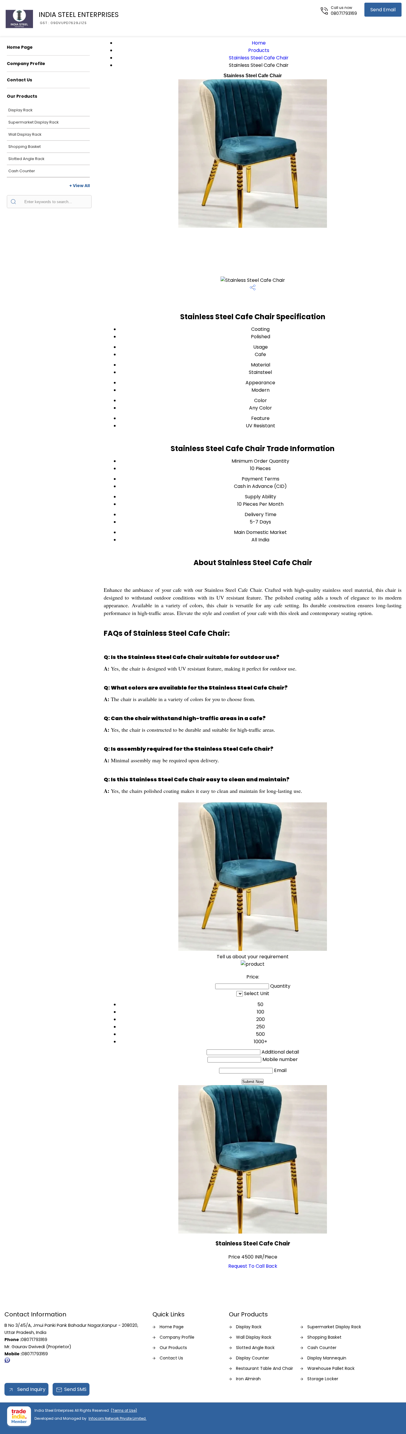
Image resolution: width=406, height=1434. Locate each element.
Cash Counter (21, 170)
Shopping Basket (24, 146)
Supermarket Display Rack (33, 122)
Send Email (383, 9)
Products (258, 50)
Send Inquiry (30, 1389)
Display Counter (252, 1358)
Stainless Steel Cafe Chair (259, 57)
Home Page (20, 47)
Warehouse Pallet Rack (331, 1368)
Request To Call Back (252, 1266)
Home (259, 42)
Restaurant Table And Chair (264, 1368)
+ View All (79, 186)
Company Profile (26, 64)
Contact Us (19, 80)
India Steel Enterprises (79, 17)
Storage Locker (322, 1379)
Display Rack (20, 110)
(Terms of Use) (124, 1410)
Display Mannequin (326, 1358)
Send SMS (75, 1389)
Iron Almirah (248, 1379)
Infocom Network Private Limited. (118, 1418)
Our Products (22, 96)
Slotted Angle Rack (26, 158)
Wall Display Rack (24, 134)
